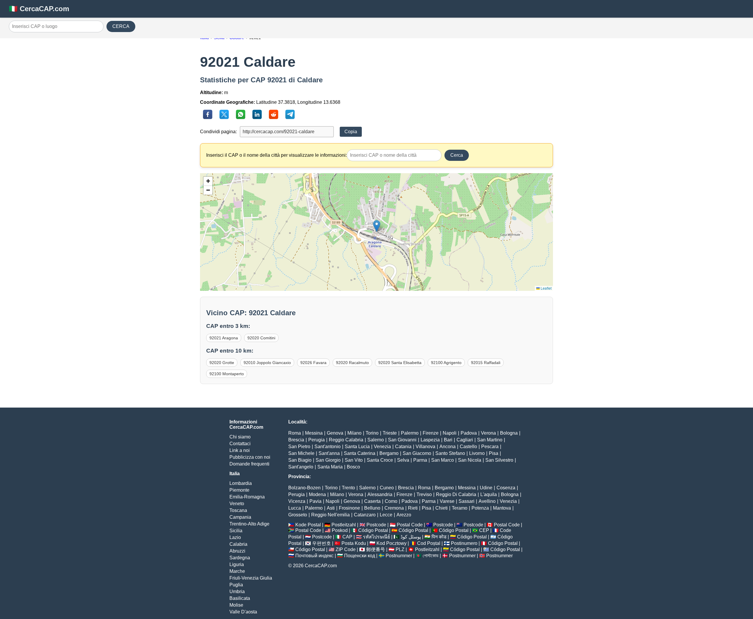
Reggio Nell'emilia (330, 514)
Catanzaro (365, 514)
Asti (331, 507)
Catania (403, 446)
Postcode (376, 524)
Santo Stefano (450, 453)
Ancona (447, 446)
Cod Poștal (428, 543)
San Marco (442, 460)
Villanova (425, 446)
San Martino (489, 439)
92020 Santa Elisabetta (400, 362)
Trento (348, 487)
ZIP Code (346, 549)
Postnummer (399, 555)
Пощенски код (359, 555)
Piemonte (239, 490)
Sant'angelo (300, 466)
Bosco (353, 466)
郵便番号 (375, 549)
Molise (236, 605)
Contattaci (240, 443)
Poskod (340, 530)
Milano (354, 433)
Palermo (410, 433)
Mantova (502, 507)
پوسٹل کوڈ (411, 536)
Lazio (235, 537)
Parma (420, 460)
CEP (484, 530)
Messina (314, 433)
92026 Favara (313, 362)
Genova (335, 433)
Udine (486, 487)
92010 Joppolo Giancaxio (267, 362)
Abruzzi (237, 550)
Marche (237, 571)
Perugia (316, 439)
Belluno (372, 507)
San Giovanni (402, 439)
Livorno (477, 453)
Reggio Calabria (346, 439)
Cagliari (465, 439)
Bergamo (389, 453)
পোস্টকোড (431, 555)
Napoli (450, 433)
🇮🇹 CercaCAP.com (39, 9)
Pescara (490, 446)
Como (391, 501)
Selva (403, 460)
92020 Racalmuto (352, 362)
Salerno (375, 439)
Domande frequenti (249, 463)
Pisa (493, 453)
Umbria (237, 591)
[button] (376, 226)
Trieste (390, 433)
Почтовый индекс (314, 555)
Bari (448, 439)
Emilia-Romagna (247, 496)
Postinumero (464, 543)
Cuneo (387, 487)
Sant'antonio (327, 446)
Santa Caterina (359, 453)
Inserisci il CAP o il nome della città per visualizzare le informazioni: (276, 155)
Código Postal (373, 530)
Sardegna (239, 557)
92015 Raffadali (485, 362)
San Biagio (299, 460)
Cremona (394, 507)
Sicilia (235, 530)
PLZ (400, 549)
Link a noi (239, 450)
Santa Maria (330, 466)
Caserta (372, 501)
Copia (350, 131)
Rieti (413, 507)
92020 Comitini (261, 338)
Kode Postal (308, 524)
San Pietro (299, 446)
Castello (468, 446)
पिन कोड (439, 536)
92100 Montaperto (226, 373)
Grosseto (297, 514)
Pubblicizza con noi (249, 457)
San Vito (354, 460)
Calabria (238, 544)
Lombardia (240, 483)
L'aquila (488, 494)
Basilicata (239, 598)
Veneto (236, 503)
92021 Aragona (223, 338)
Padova (469, 433)
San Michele (301, 453)
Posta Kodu (353, 543)
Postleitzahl (343, 524)
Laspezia (430, 439)
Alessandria (379, 494)
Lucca (294, 507)
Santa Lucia (357, 446)
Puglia (236, 584)
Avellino (487, 501)
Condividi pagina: (218, 131)
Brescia (296, 439)
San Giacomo (417, 453)
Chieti (441, 507)
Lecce (386, 514)
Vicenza (296, 501)
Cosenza (506, 487)
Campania (240, 517)
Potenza (480, 507)
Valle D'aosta (243, 611)
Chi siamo (240, 436)
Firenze (431, 433)
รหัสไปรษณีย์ (376, 536)
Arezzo (404, 514)
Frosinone (349, 507)
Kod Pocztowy (391, 543)
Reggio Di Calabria (456, 494)
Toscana (238, 510)
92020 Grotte (221, 362)
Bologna (509, 433)
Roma (294, 433)
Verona (488, 433)
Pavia (315, 501)
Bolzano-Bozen (304, 487)
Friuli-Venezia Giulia (250, 577)
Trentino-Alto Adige (249, 523)
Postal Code (410, 524)
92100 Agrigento (446, 362)
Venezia (382, 446)
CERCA (120, 26)
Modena (317, 494)
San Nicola (469, 460)
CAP (347, 536)
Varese (447, 501)
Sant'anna (329, 453)
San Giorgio (328, 460)
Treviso (424, 494)
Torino (372, 433)
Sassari (466, 501)
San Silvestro (499, 460)
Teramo (459, 507)
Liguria (236, 564)
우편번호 (321, 543)
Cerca (456, 155)
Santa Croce (380, 460)
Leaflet (546, 288)
